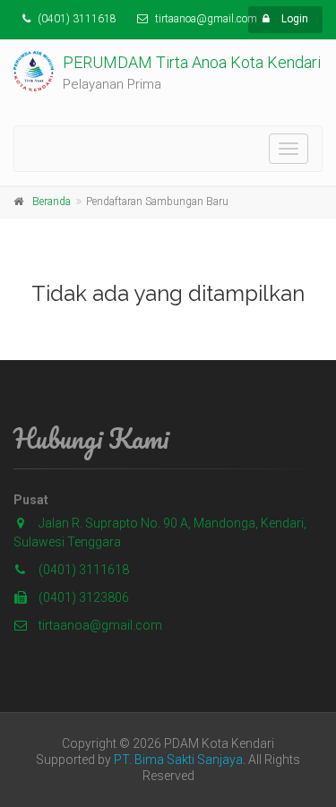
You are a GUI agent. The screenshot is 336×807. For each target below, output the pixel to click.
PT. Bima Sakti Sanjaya (178, 759)
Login (293, 19)
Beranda (51, 201)
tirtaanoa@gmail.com (99, 625)
